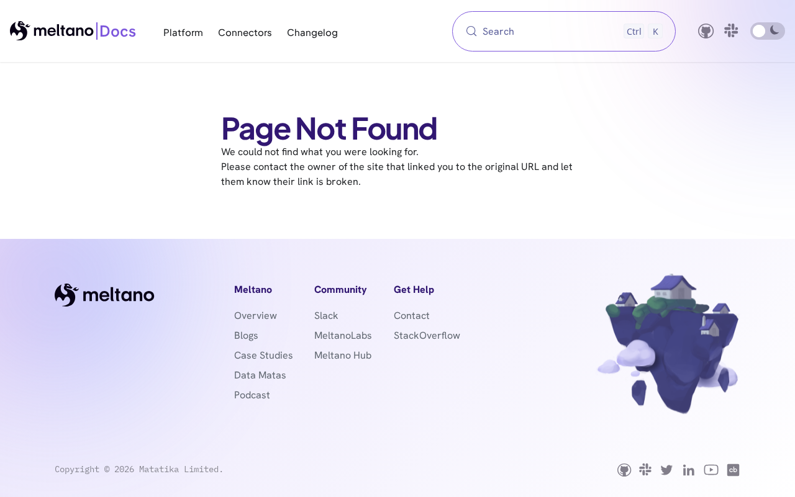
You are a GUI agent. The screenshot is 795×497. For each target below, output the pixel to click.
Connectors (245, 31)
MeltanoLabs (343, 335)
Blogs (246, 335)
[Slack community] (732, 31)
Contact (412, 315)
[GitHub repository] (706, 31)
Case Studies (263, 355)
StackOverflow (427, 335)
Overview (255, 315)
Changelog (312, 31)
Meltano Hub (342, 355)
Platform (183, 31)
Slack (326, 315)
